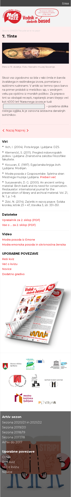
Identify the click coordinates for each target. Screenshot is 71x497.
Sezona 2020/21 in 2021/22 (22, 422)
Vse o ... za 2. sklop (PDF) (19, 225)
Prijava (65, 3)
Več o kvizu (9, 264)
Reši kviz (8, 259)
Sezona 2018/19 (13, 432)
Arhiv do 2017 (12, 442)
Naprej (20, 130)
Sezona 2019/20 (9, 30)
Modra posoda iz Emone (18, 239)
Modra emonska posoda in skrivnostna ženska (34, 244)
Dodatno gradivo (13, 274)
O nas (6, 457)
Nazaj (10, 130)
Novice (7, 269)
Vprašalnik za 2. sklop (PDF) (21, 220)
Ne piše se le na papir (29, 30)
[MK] (35, 16)
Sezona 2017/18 (13, 437)
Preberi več (48, 177)
